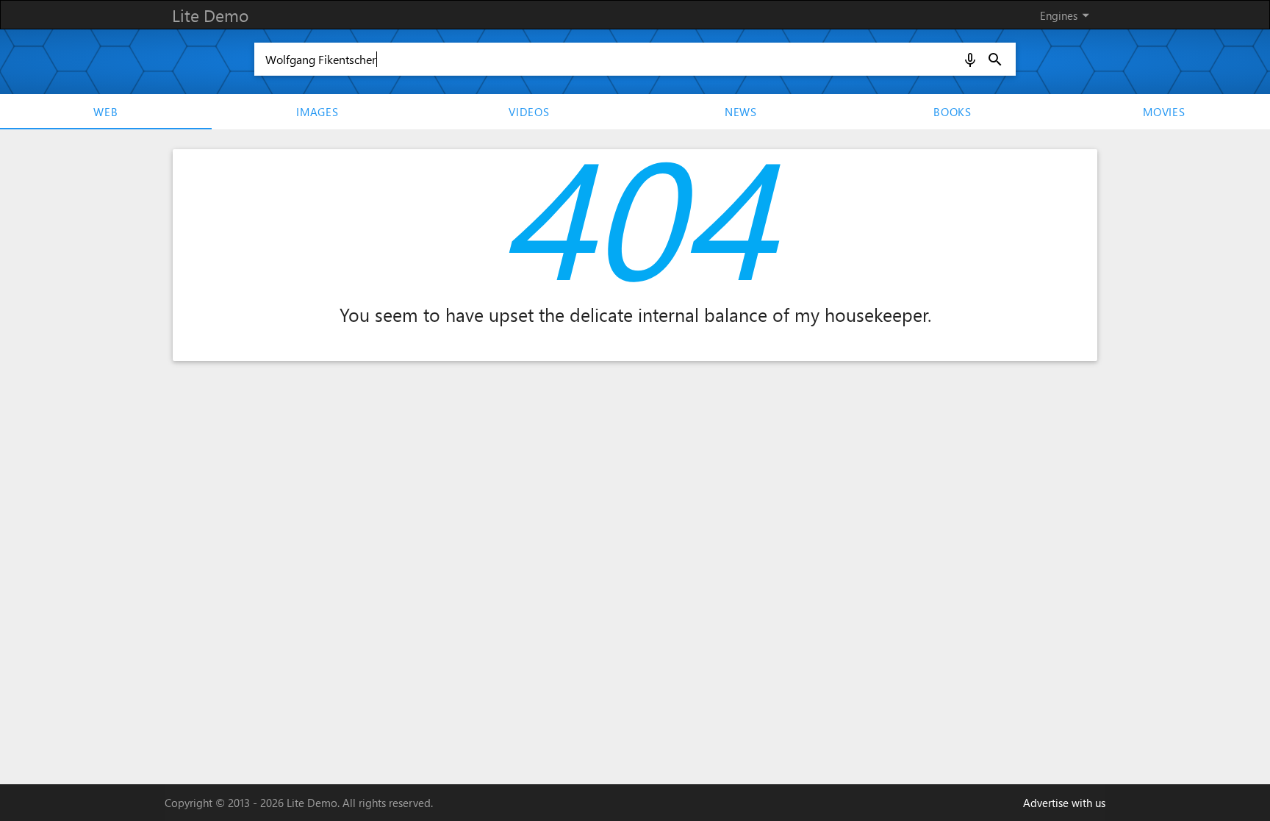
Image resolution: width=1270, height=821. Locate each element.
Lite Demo (210, 15)
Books (952, 111)
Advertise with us (1064, 802)
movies (1164, 111)
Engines (1067, 15)
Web (105, 111)
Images (317, 111)
